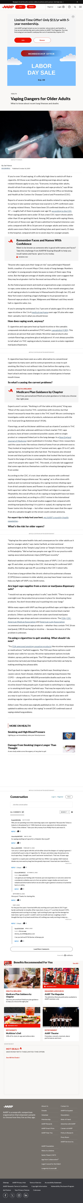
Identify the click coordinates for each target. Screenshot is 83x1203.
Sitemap (6, 1182)
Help (69, 6)
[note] (41, 160)
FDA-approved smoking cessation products (31, 646)
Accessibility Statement (53, 1182)
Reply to (21, 875)
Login (59, 7)
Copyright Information (39, 1186)
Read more (68, 863)
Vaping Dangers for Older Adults (40, 98)
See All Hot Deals (12, 1057)
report (68, 831)
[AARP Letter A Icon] (10, 392)
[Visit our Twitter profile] (12, 1195)
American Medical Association (22, 622)
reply (13, 831)
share (61, 831)
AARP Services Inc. (67, 1142)
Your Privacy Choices (22, 1190)
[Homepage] (8, 6)
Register (50, 7)
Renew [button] (31, 6)
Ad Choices (7, 1190)
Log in (54, 797)
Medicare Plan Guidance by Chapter (39, 392)
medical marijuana (40, 312)
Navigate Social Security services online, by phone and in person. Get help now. (38, 2)
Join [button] (20, 6)
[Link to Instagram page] (19, 1195)
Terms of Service (35, 1182)
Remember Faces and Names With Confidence (38, 242)
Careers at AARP (66, 1128)
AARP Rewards (47, 1124)
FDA (63, 618)
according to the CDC (62, 211)
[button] (75, 7)
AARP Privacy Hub (19, 1182)
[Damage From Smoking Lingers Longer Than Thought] (69, 748)
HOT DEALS (12, 1049)
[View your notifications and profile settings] (72, 812)
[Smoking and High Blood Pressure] (69, 735)
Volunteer (45, 1115)
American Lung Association (52, 622)
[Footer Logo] (17, 1106)
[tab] (17, 812)
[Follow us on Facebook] (5, 1195)
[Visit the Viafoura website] (68, 955)
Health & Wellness (24, 389)
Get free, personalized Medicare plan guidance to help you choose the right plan (46, 397)
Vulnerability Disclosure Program (62, 1186)
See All (75, 963)
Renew (42, 40)
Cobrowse (36, 1190)
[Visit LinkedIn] (25, 1195)
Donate (44, 1110)
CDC (68, 618)
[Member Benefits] (9, 963)
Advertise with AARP (68, 1124)
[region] (41, 877)
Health (14, 94)
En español (6, 168)
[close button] (73, 16)
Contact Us (65, 1106)
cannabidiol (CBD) (60, 330)
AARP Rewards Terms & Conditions (15, 1186)
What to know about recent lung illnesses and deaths (35, 103)
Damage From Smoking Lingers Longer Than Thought (32, 746)
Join (22, 40)
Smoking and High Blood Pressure (26, 731)
